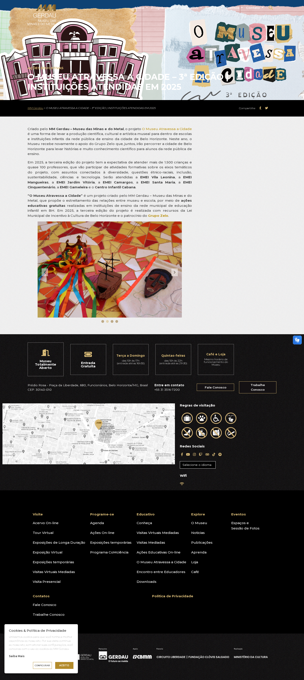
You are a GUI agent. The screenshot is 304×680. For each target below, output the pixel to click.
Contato (253, 8)
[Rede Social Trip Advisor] (207, 454)
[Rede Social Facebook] (182, 454)
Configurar (42, 665)
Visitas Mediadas (151, 542)
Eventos (233, 8)
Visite (140, 8)
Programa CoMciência (109, 552)
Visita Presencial (47, 581)
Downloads (146, 581)
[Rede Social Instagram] (194, 454)
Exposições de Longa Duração (59, 542)
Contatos (41, 596)
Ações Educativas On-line (158, 552)
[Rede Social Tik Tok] (213, 454)
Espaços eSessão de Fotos (245, 525)
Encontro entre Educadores (161, 572)
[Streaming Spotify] (220, 454)
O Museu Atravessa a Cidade (167, 129)
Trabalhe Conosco (258, 387)
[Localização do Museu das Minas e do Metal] (88, 434)
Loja (194, 562)
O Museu (199, 523)
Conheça (144, 523)
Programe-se (163, 8)
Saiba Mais (16, 656)
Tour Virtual (43, 533)
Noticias (198, 533)
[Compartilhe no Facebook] (260, 108)
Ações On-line (102, 533)
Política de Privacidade (172, 596)
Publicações (202, 542)
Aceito (64, 665)
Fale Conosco (215, 387)
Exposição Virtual (48, 552)
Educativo (190, 8)
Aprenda (199, 552)
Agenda (97, 523)
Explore (212, 8)
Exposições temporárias (53, 562)
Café (195, 572)
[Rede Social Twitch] (200, 454)
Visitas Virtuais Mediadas (54, 572)
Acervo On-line (46, 523)
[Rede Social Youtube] (188, 454)
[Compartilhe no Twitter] (266, 108)
